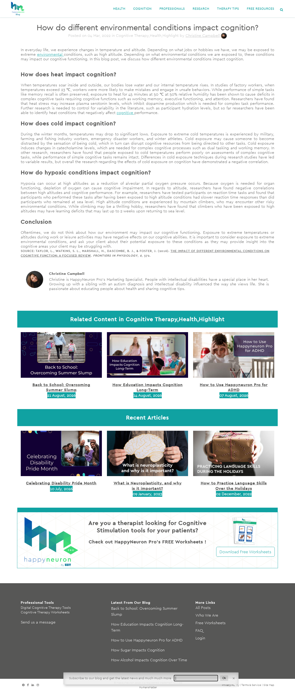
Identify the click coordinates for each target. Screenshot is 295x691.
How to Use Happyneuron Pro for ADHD (234, 387)
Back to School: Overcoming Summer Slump (61, 387)
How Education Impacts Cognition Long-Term (147, 387)
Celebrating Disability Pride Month (61, 482)
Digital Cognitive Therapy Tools (46, 607)
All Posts (203, 607)
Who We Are (206, 615)
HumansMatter (148, 687)
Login (200, 638)
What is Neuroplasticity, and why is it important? (148, 485)
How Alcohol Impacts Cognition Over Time (149, 659)
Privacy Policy (230, 685)
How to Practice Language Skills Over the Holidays (234, 485)
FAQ (199, 630)
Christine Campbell (203, 35)
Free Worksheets (210, 622)
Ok (224, 678)
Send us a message (38, 622)
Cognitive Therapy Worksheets (45, 612)
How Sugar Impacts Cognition (138, 650)
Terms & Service (251, 685)
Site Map (268, 685)
